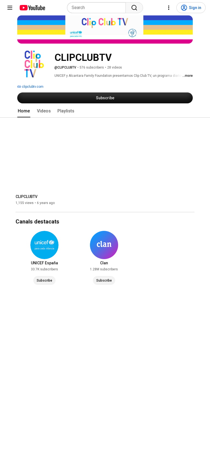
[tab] (23, 111)
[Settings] (168, 7)
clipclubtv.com (32, 87)
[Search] (134, 7)
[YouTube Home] (32, 7)
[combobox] (98, 7)
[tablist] (105, 111)
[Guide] (10, 7)
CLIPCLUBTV (26, 196)
